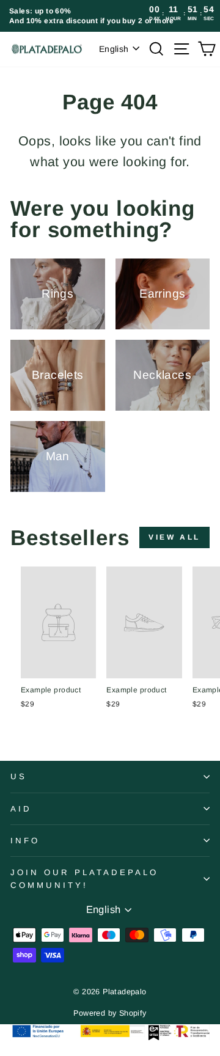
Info (25, 840)
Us (18, 776)
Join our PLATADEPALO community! (84, 879)
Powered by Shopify (109, 1013)
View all (174, 537)
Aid (21, 808)
